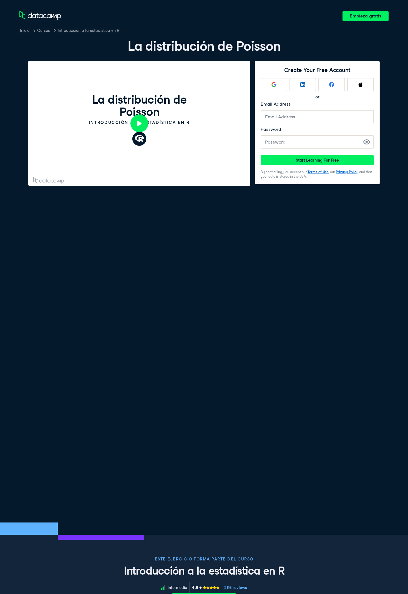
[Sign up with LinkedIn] (302, 84)
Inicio (24, 30)
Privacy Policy (347, 172)
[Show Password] (367, 142)
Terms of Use (318, 172)
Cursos (43, 30)
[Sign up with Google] (274, 84)
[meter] (206, 587)
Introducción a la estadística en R (88, 30)
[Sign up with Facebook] (331, 84)
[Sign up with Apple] (360, 84)
